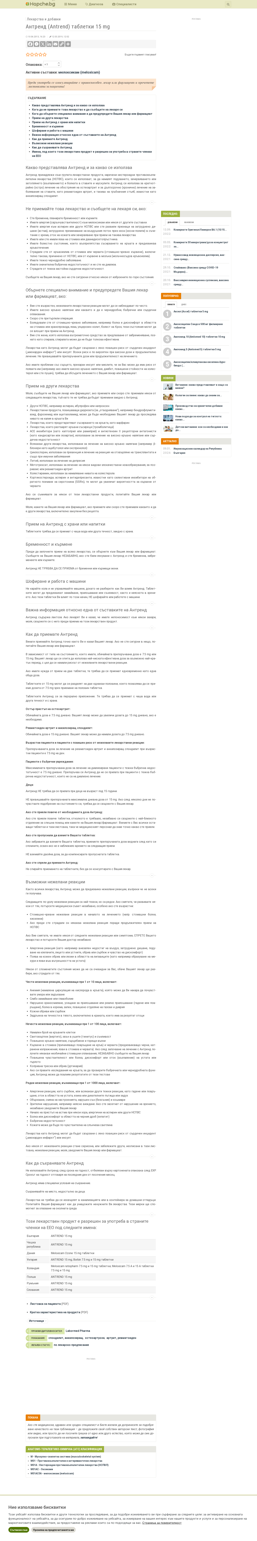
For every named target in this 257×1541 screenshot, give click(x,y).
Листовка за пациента (45, 1304)
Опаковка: (34, 64)
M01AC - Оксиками (42, 1469)
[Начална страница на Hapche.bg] (40, 5)
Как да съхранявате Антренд (52, 147)
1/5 (28, 55)
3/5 (36, 55)
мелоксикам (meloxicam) (79, 72)
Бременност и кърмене (48, 126)
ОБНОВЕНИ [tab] (189, 222)
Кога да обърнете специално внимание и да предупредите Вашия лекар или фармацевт (92, 113)
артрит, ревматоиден (121, 1338)
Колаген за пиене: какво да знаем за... (198, 395)
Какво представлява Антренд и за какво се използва (68, 105)
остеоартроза (95, 1338)
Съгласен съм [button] (18, 1529)
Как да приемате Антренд (50, 139)
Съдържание (150, 204)
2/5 (32, 55)
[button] (70, 4)
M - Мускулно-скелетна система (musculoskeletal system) (66, 1456)
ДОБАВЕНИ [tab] (172, 222)
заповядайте (88, 1437)
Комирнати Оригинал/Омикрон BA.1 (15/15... (200, 229)
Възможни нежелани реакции (52, 143)
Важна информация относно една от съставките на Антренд (74, 135)
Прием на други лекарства (50, 118)
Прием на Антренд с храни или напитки (58, 122)
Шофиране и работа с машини (52, 130)
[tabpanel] (196, 257)
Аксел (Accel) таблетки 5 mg (191, 311)
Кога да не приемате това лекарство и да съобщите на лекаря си (77, 109)
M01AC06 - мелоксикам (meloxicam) (52, 1473)
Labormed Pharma (78, 1331)
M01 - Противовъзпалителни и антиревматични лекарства (66, 1460)
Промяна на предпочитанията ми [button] (53, 1529)
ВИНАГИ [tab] (171, 304)
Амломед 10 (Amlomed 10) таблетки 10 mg (199, 336)
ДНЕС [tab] (183, 304)
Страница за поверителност (162, 1523)
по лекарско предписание (71, 1345)
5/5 (45, 55)
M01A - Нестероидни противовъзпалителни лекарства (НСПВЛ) (70, 1465)
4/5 (40, 55)
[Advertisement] (91, 1385)
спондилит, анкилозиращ (65, 1338)
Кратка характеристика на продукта (55, 1312)
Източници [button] (36, 1321)
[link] (162, 1523)
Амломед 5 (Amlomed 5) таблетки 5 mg (197, 349)
